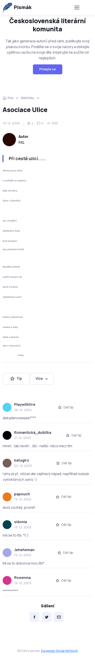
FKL (22, 142)
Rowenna (22, 577)
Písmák (23, 7)
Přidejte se (47, 69)
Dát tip (69, 407)
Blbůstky (27, 98)
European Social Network (59, 651)
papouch (22, 494)
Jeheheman (24, 549)
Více (39, 378)
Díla (10, 98)
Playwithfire (24, 404)
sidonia (20, 521)
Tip (19, 378)
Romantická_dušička (32, 432)
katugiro (21, 460)
